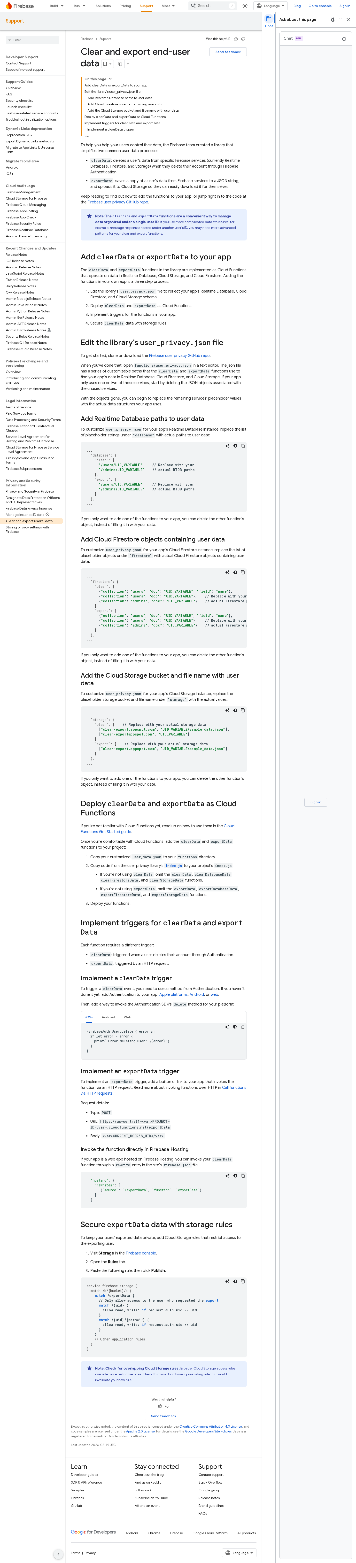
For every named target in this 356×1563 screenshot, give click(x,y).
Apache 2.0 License (140, 1431)
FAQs (203, 1513)
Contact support (211, 1474)
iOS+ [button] (89, 1017)
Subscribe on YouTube (151, 1498)
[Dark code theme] (235, 446)
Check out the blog (149, 1474)
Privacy (90, 1553)
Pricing (125, 6)
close (348, 20)
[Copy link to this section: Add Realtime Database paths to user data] (209, 419)
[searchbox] (32, 40)
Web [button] (127, 1017)
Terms (75, 1553)
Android (197, 994)
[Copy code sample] (243, 446)
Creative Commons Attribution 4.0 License (210, 1426)
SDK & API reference (86, 1482)
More (166, 6)
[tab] (89, 1017)
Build (54, 6)
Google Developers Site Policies (208, 1431)
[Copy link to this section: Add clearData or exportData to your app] (236, 257)
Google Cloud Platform (210, 1533)
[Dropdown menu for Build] (64, 6)
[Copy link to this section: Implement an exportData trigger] (184, 1072)
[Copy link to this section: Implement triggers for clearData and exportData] (103, 933)
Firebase (87, 39)
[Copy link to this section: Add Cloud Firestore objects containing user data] (229, 540)
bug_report (333, 20)
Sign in (345, 6)
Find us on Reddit (148, 1482)
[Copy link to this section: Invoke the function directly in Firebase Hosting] (193, 1150)
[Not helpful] (243, 39)
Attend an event (147, 1505)
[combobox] (212, 5)
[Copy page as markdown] (120, 64)
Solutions (103, 6)
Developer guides (84, 1474)
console (141, 1253)
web (214, 994)
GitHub (76, 1505)
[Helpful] (236, 39)
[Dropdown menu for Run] (85, 6)
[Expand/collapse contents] (110, 79)
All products (246, 1533)
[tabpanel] (164, 1041)
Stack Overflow (210, 1482)
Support (146, 6)
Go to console (320, 6)
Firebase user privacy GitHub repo (117, 202)
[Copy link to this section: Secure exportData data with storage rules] (237, 1225)
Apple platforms (173, 994)
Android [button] (108, 1017)
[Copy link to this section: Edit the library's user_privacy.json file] (228, 343)
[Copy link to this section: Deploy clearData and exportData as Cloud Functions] (120, 813)
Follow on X (143, 1490)
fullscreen (340, 20)
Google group (209, 1490)
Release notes (209, 1498)
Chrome (154, 1533)
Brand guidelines (211, 1505)
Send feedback (228, 52)
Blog (297, 6)
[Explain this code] (227, 446)
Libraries (77, 1498)
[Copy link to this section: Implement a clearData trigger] (177, 979)
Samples (77, 1490)
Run (77, 6)
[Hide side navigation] (58, 1554)
